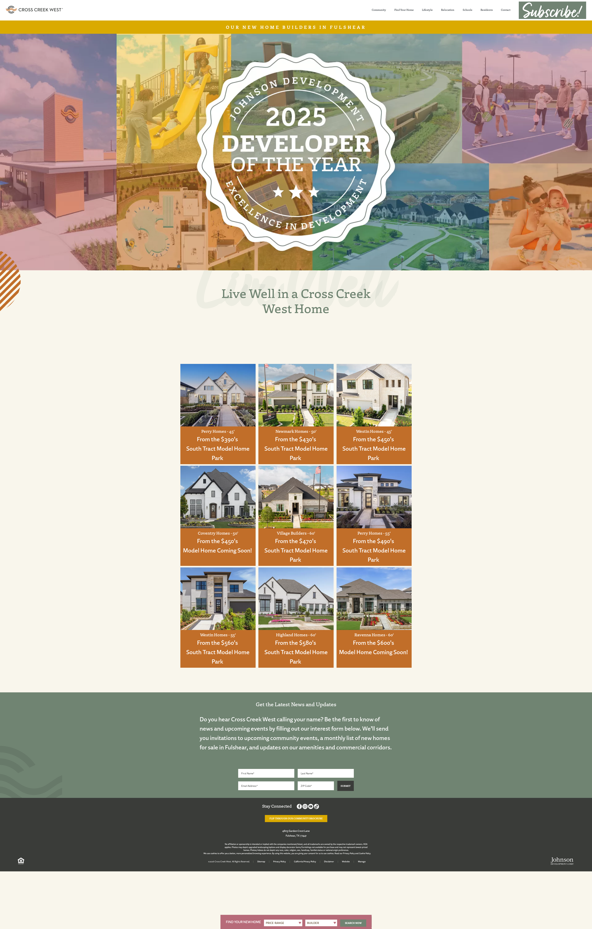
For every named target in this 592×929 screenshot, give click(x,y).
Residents (487, 9)
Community (379, 9)
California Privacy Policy (305, 861)
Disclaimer (329, 861)
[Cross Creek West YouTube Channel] (310, 807)
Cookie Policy (364, 853)
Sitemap (261, 861)
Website (346, 861)
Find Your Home (404, 9)
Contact (505, 9)
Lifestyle (427, 9)
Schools (467, 9)
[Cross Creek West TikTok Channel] (316, 807)
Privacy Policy (349, 853)
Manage (362, 861)
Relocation (447, 9)
